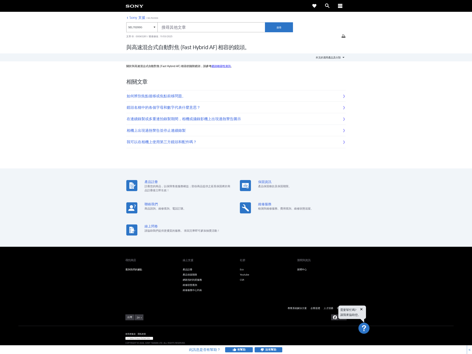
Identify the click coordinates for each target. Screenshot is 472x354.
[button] (368, 235)
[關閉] (361, 309)
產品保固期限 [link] (190, 274)
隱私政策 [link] (142, 333)
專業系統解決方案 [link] (297, 308)
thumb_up (234, 350)
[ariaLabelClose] (340, 6)
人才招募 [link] (328, 308)
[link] (134, 6)
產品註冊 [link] (187, 269)
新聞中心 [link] (302, 269)
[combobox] (195, 27)
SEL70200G (152, 18)
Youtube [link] (244, 274)
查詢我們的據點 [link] (133, 269)
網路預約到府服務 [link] (192, 279)
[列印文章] (343, 36)
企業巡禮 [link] (315, 308)
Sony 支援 (137, 17)
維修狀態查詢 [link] (190, 285)
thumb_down (262, 350)
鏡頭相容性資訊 (221, 66)
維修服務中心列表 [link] (192, 290)
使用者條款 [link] (130, 333)
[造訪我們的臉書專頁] (335, 317)
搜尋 (279, 27)
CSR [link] (242, 279)
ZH (138, 317)
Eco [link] (242, 269)
